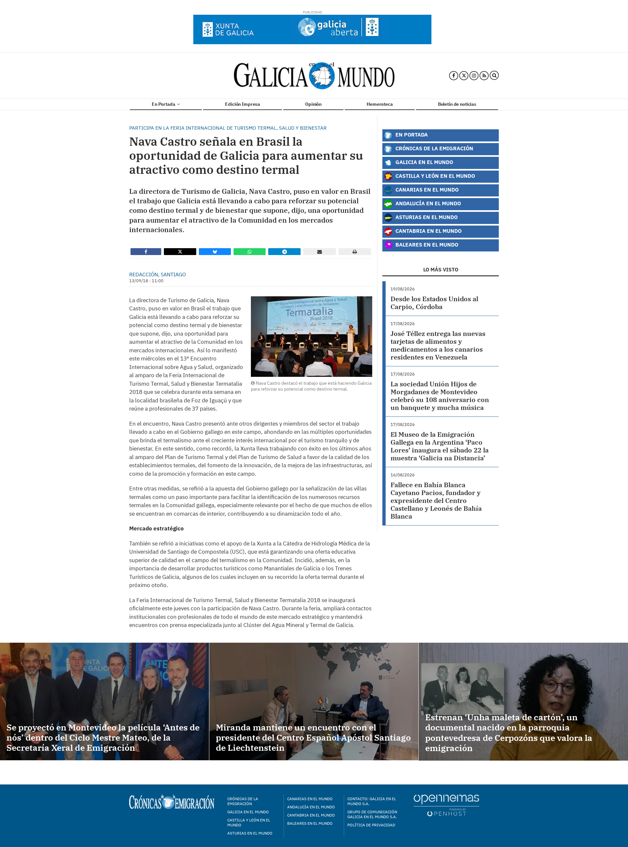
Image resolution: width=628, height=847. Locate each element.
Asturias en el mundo (249, 833)
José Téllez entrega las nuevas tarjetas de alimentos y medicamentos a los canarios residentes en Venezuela (438, 345)
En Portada (164, 104)
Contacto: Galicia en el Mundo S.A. (371, 801)
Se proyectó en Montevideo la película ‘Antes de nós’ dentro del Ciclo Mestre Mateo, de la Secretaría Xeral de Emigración (103, 737)
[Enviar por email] (319, 251)
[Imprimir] (355, 251)
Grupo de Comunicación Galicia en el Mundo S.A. (372, 814)
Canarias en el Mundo (426, 189)
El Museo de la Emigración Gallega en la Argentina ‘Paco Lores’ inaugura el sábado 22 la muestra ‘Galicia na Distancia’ (440, 446)
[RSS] (484, 76)
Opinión (313, 104)
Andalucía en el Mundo (427, 203)
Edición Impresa (242, 104)
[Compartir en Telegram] (284, 251)
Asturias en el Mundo (426, 216)
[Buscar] (494, 75)
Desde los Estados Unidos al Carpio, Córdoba (434, 302)
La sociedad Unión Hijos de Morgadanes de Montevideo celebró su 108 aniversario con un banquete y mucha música (440, 395)
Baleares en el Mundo (426, 244)
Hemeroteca (380, 104)
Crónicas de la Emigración (433, 148)
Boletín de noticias (457, 104)
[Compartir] (146, 251)
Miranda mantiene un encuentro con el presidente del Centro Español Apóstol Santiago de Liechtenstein (313, 737)
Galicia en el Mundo (423, 161)
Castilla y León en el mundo (248, 822)
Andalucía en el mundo (311, 806)
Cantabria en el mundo (311, 815)
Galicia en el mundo (248, 811)
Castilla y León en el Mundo (434, 175)
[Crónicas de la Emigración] (314, 75)
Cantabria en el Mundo (428, 230)
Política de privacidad (371, 824)
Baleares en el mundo (310, 823)
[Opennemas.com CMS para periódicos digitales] (446, 804)
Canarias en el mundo (310, 798)
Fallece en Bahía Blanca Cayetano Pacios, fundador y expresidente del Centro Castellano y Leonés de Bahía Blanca (436, 500)
